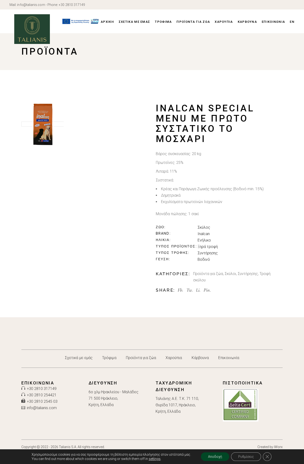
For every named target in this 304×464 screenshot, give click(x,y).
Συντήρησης (208, 253)
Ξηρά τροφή (208, 246)
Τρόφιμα (109, 357)
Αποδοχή (215, 457)
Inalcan (204, 234)
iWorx (278, 447)
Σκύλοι (230, 273)
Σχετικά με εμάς (79, 357)
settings (155, 459)
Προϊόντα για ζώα (208, 273)
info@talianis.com (31, 5)
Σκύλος (204, 227)
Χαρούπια (174, 357)
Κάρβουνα (200, 357)
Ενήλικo (204, 240)
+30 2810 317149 (72, 5)
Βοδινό (204, 259)
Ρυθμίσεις (246, 457)
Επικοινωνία (228, 357)
